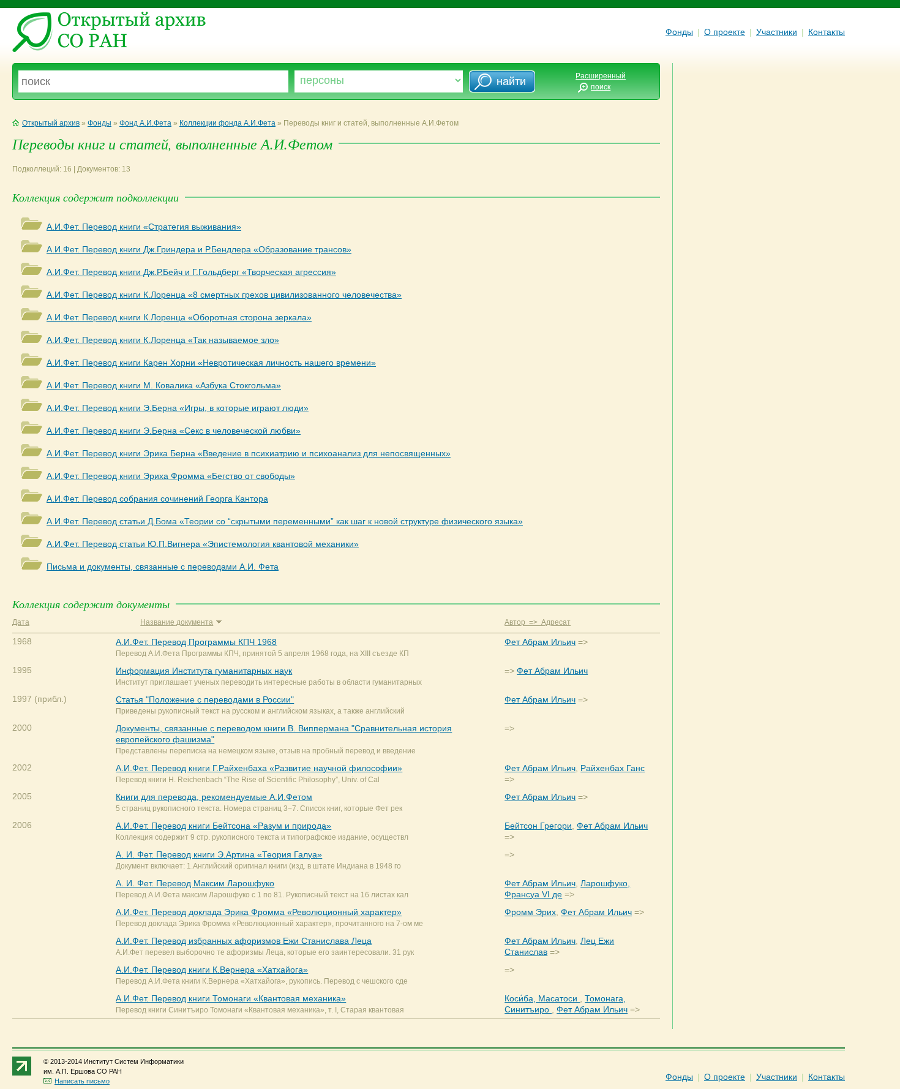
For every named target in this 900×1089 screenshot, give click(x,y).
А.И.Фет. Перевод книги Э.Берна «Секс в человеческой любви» (174, 430)
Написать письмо (82, 1081)
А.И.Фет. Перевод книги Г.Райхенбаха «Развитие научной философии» (259, 768)
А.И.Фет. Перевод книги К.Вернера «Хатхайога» (212, 969)
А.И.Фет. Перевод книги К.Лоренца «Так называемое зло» (163, 340)
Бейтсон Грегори (538, 826)
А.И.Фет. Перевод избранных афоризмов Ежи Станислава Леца (244, 941)
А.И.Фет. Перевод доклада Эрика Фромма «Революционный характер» (259, 912)
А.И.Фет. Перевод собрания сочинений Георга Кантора (157, 498)
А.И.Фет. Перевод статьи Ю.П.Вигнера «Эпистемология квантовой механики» (203, 544)
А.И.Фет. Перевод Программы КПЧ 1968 (196, 642)
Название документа (176, 622)
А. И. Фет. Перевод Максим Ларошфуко (195, 883)
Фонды (679, 32)
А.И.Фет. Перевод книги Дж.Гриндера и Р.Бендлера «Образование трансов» (199, 249)
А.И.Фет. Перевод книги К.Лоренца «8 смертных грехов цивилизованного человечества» (224, 295)
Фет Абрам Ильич (540, 642)
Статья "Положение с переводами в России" (205, 699)
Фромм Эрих (530, 912)
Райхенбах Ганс (612, 768)
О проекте (724, 32)
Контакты (826, 32)
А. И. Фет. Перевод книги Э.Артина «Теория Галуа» (219, 854)
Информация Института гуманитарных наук (204, 671)
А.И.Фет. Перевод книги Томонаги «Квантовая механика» (231, 998)
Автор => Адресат (537, 622)
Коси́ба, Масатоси (542, 998)
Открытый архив (51, 123)
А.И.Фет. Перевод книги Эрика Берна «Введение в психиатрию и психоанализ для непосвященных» (249, 453)
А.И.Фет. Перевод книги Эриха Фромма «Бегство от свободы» (171, 476)
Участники (776, 32)
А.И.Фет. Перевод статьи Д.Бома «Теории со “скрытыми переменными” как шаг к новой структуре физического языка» (285, 521)
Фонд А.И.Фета (145, 123)
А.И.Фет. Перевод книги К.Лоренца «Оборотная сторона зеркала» (179, 317)
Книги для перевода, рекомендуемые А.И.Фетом (214, 797)
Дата (20, 622)
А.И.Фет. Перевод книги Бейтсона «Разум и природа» (223, 826)
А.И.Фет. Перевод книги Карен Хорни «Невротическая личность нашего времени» (211, 362)
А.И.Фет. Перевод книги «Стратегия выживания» (144, 227)
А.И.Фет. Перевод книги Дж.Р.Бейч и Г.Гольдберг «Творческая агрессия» (191, 272)
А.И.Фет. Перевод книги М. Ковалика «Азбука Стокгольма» (164, 385)
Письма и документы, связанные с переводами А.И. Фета (163, 566)
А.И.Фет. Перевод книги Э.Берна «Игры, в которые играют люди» (178, 408)
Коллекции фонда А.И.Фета (227, 123)
